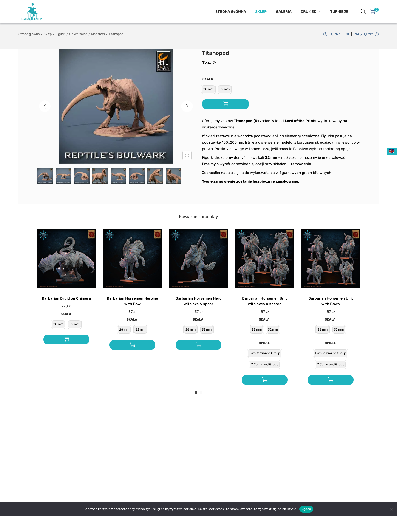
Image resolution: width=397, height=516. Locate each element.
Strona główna (29, 34)
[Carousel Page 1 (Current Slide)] (196, 392)
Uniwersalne (78, 34)
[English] (392, 151)
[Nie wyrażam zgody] (391, 509)
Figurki (60, 34)
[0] (372, 11)
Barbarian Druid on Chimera (66, 298)
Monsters (98, 34)
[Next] (187, 106)
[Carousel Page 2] (201, 392)
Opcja (264, 343)
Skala (207, 79)
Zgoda (306, 509)
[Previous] (45, 106)
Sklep (48, 34)
